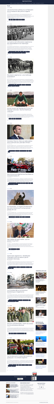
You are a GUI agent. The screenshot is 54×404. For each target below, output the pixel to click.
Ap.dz (42, 3)
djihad (17, 51)
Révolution (23, 52)
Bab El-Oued (20, 300)
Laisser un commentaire (11, 21)
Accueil (11, 3)
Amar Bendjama (23, 267)
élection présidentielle (20, 333)
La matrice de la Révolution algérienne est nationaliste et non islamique (19, 42)
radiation (18, 249)
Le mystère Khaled (39, 316)
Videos (34, 3)
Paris (32, 183)
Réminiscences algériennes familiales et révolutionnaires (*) (20, 175)
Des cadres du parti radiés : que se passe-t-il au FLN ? (18, 240)
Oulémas (9, 85)
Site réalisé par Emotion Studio (44, 402)
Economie (22, 3)
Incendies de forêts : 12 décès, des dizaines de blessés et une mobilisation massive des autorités (41, 292)
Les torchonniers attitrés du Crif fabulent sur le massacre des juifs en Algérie (20, 10)
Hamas (22, 51)
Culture (28, 3)
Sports (31, 3)
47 (10, 370)
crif (9, 19)
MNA (29, 183)
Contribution (38, 3)
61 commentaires (41, 307)
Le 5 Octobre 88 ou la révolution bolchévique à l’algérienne (17, 291)
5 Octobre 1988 (15, 300)
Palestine (13, 85)
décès (10, 118)
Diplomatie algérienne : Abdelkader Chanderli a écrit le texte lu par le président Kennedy (18, 257)
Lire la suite (26, 50)
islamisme (27, 51)
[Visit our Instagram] (41, 387)
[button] (43, 3)
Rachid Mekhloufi (18, 118)
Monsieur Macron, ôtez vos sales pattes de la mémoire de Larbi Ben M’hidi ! (19, 141)
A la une (14, 3)
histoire (17, 19)
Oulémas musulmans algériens (16, 52)
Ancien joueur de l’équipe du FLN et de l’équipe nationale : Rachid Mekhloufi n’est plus (20, 109)
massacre (23, 19)
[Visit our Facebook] (39, 387)
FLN (11, 19)
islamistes (9, 52)
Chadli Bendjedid (25, 300)
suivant (12, 370)
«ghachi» (10, 300)
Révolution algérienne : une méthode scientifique (19, 75)
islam (24, 51)
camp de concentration (12, 183)
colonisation (18, 183)
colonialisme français (12, 51)
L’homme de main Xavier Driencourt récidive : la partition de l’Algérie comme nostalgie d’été (41, 305)
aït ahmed (18, 267)
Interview (18, 3)
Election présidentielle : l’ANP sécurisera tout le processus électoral (20, 324)
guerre (14, 19)
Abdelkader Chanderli (12, 267)
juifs (20, 19)
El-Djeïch (15, 333)
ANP (12, 333)
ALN (9, 333)
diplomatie (27, 267)
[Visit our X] (43, 387)
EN (12, 118)
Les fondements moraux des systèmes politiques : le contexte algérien (19, 356)
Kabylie (27, 183)
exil (21, 183)
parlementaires (13, 249)
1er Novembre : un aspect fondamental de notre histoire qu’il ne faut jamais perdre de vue (19, 208)
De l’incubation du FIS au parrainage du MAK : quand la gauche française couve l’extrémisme (40, 280)
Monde (25, 3)
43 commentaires (41, 317)
